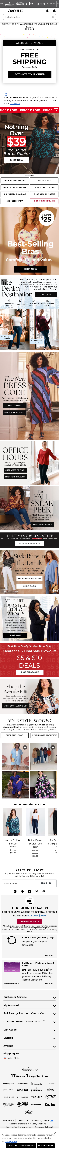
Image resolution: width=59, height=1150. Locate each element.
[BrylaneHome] (36, 1104)
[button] (47, 10)
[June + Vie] (8, 1097)
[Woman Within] (22, 1083)
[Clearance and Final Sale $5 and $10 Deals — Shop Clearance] (29, 659)
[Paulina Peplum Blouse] (14, 499)
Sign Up (46, 883)
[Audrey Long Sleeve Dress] (37, 375)
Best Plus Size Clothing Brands (18, 1127)
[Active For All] (50, 1097)
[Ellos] (50, 1089)
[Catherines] (50, 1083)
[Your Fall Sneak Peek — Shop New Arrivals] (29, 508)
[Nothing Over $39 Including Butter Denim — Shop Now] (29, 143)
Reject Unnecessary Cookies (21, 1146)
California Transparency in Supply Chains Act (28, 1124)
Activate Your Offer (29, 74)
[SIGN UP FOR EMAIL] (29, 540)
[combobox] (29, 17)
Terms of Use (23, 1120)
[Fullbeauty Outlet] (29, 1111)
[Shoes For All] (22, 1104)
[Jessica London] (8, 1089)
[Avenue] (22, 1089)
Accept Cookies (45, 1146)
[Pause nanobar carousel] (26, 29)
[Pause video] (4, 118)
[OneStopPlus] (8, 1083)
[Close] (55, 1132)
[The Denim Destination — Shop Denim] (29, 313)
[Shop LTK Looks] (44, 728)
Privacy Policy (11, 1141)
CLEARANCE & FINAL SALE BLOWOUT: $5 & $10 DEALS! (29, 24)
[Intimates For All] (8, 1104)
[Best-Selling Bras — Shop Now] (29, 241)
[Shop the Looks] (15, 728)
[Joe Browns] (36, 1089)
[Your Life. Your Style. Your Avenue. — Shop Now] (29, 618)
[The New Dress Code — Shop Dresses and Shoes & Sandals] (29, 395)
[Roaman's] (36, 1083)
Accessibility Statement (44, 1127)
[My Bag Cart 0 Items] (54, 10)
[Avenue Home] (16, 11)
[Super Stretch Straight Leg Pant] (41, 467)
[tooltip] (9, 4)
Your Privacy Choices (40, 1120)
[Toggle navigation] (5, 11)
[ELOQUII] (22, 1097)
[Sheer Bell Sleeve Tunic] (41, 452)
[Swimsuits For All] (36, 1097)
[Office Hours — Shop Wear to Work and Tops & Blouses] (29, 463)
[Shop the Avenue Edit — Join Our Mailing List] (29, 696)
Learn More (15, 103)
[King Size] (50, 1104)
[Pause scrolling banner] (56, 110)
